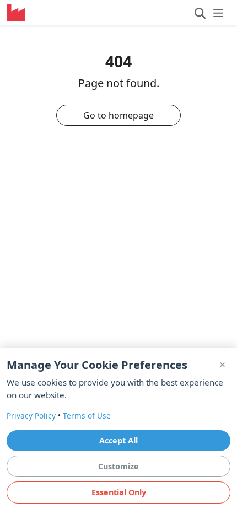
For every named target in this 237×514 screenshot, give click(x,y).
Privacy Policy (31, 415)
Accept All (118, 440)
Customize (118, 466)
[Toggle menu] (209, 12)
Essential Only (118, 492)
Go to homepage (118, 115)
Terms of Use (87, 415)
